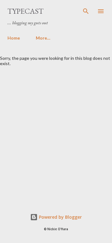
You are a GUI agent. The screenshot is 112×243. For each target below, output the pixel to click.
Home (13, 37)
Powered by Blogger (60, 217)
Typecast (25, 11)
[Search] (86, 11)
